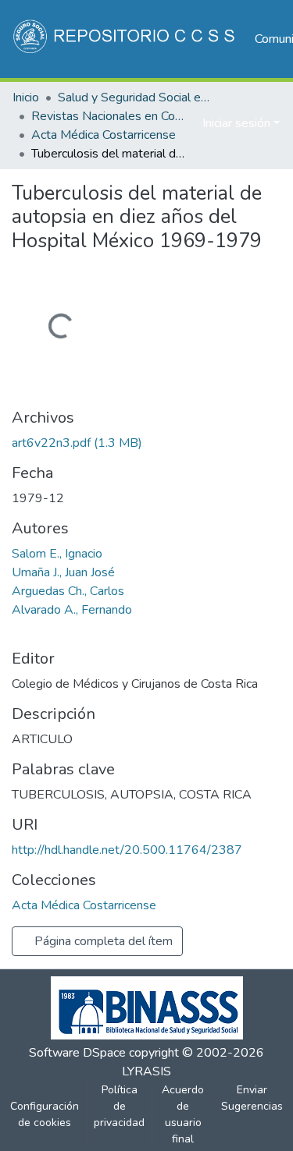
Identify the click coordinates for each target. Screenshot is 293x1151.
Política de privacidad (119, 1106)
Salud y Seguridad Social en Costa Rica (136, 97)
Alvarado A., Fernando (72, 609)
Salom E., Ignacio (57, 553)
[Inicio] (125, 38)
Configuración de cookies (44, 1114)
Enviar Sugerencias (252, 1098)
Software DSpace (77, 1052)
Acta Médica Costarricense (103, 134)
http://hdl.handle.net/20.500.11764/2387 (127, 850)
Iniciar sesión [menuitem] (236, 123)
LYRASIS (146, 1071)
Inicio (26, 97)
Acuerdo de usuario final (183, 1114)
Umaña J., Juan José (63, 572)
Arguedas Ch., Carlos (68, 591)
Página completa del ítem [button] (102, 941)
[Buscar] (165, 123)
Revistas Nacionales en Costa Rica (109, 116)
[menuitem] (188, 123)
